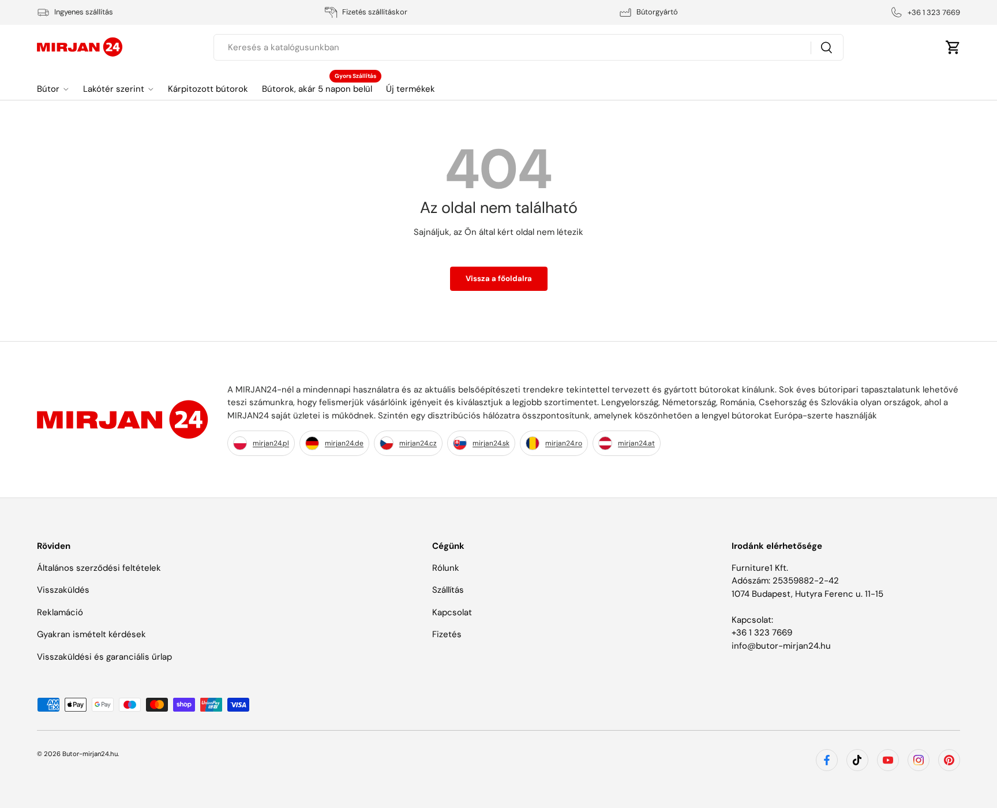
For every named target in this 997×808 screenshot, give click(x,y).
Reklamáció (60, 612)
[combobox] (528, 47)
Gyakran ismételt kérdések (91, 634)
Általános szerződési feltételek (99, 568)
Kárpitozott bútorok (208, 89)
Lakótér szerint (113, 89)
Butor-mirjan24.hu (90, 754)
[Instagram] (918, 760)
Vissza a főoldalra (499, 278)
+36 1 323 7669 (762, 632)
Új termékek (410, 89)
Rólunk (445, 568)
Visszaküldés (63, 590)
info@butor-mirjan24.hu (781, 646)
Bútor (48, 89)
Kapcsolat (452, 612)
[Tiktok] (857, 760)
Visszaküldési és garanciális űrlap (104, 657)
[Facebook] (827, 760)
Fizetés (447, 634)
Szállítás (448, 590)
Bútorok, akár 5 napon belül (317, 89)
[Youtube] (888, 760)
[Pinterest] (949, 760)
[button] (953, 47)
